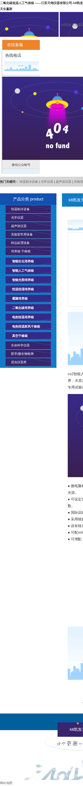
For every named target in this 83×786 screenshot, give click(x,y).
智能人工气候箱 (23, 270)
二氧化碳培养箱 (23, 308)
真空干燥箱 (20, 335)
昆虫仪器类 (19, 362)
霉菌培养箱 (20, 298)
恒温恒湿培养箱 (23, 289)
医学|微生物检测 (22, 353)
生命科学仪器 (20, 345)
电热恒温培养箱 (23, 317)
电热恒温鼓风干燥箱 (26, 326)
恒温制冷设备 (28, 181)
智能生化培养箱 (23, 261)
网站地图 (6, 783)
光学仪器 (47, 181)
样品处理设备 (20, 243)
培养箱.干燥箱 (21, 251)
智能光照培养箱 (23, 280)
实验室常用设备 (22, 234)
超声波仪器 (63, 181)
